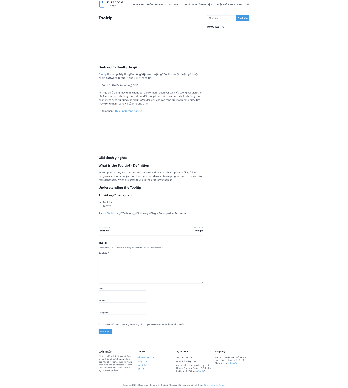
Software (174, 4)
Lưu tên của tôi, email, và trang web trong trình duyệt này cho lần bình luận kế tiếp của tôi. (142, 324)
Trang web (103, 312)
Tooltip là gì (114, 213)
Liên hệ (140, 369)
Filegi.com (115, 2)
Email (102, 300)
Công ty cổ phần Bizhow (214, 385)
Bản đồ (201, 371)
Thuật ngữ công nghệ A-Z (129, 111)
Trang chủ (138, 4)
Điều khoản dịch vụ (146, 357)
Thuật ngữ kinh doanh (228, 4)
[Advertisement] (151, 46)
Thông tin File (155, 4)
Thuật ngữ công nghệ (197, 4)
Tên (101, 288)
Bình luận (104, 253)
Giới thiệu (141, 365)
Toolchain (104, 230)
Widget (199, 230)
